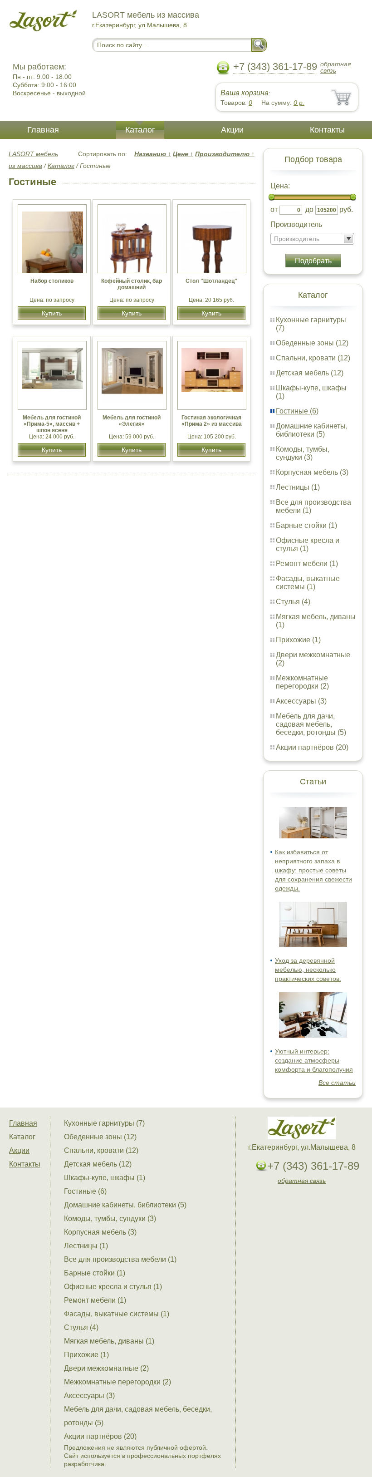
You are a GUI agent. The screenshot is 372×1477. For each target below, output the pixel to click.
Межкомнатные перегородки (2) (302, 682)
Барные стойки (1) (306, 525)
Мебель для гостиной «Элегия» (132, 420)
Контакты (327, 129)
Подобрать (313, 261)
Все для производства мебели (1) (120, 1259)
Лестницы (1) (298, 487)
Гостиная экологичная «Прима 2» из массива (211, 420)
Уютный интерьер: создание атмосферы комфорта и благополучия (314, 1060)
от (274, 209)
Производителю (225, 154)
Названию (152, 154)
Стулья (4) (293, 602)
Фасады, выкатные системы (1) (308, 583)
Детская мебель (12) (309, 373)
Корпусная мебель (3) (312, 472)
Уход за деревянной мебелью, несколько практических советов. (308, 969)
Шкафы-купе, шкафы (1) (104, 1178)
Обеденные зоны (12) (312, 343)
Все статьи (337, 1082)
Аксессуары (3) (301, 701)
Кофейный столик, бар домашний (131, 284)
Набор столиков (51, 281)
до (309, 209)
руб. (346, 209)
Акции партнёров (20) (312, 747)
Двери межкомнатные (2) (106, 1368)
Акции (232, 129)
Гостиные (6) (297, 411)
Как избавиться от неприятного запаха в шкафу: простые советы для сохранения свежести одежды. (313, 870)
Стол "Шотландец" (211, 281)
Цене (183, 154)
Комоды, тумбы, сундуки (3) (302, 453)
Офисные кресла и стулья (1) (307, 544)
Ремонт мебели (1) (307, 563)
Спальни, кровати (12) (313, 358)
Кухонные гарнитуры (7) (104, 1123)
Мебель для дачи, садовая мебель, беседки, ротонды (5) (311, 724)
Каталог (140, 129)
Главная (43, 129)
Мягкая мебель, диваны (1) (109, 1341)
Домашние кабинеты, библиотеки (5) (312, 430)
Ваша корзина (244, 93)
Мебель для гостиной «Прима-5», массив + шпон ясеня (52, 423)
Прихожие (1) (298, 640)
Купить (52, 313)
